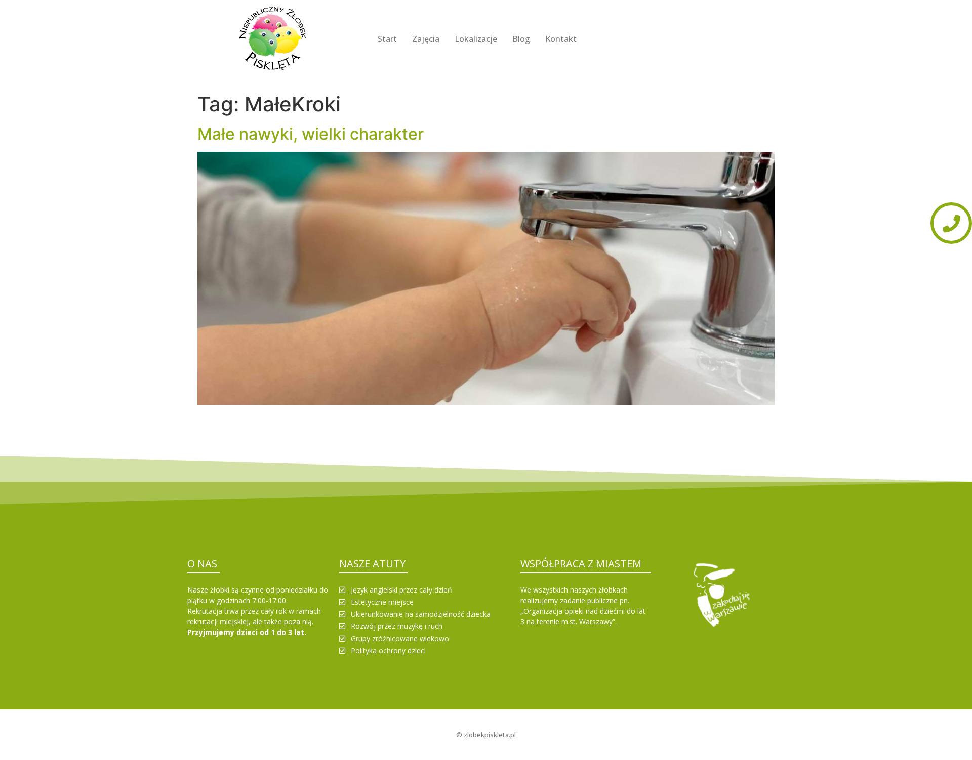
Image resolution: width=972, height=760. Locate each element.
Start (387, 39)
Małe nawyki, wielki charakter (310, 134)
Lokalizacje (476, 39)
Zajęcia (425, 39)
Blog (521, 39)
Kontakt (561, 39)
